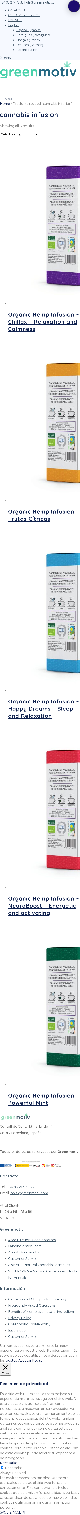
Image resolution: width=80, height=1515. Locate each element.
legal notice (17, 1331)
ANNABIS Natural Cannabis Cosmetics (39, 1265)
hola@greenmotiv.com (29, 1193)
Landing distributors (24, 1246)
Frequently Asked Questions (31, 1305)
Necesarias (13, 1468)
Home (5, 104)
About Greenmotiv (23, 1252)
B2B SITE (15, 20)
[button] (74, 6)
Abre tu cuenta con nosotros (32, 1240)
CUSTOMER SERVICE (24, 15)
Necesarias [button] (8, 1463)
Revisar (38, 1360)
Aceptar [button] (24, 1360)
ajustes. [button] (11, 1360)
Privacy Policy (19, 1318)
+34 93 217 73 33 (20, 1187)
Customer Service (22, 1259)
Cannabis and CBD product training (37, 1299)
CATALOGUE (17, 10)
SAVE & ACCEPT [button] (13, 1512)
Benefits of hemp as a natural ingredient (41, 1312)
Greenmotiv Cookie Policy (29, 1324)
